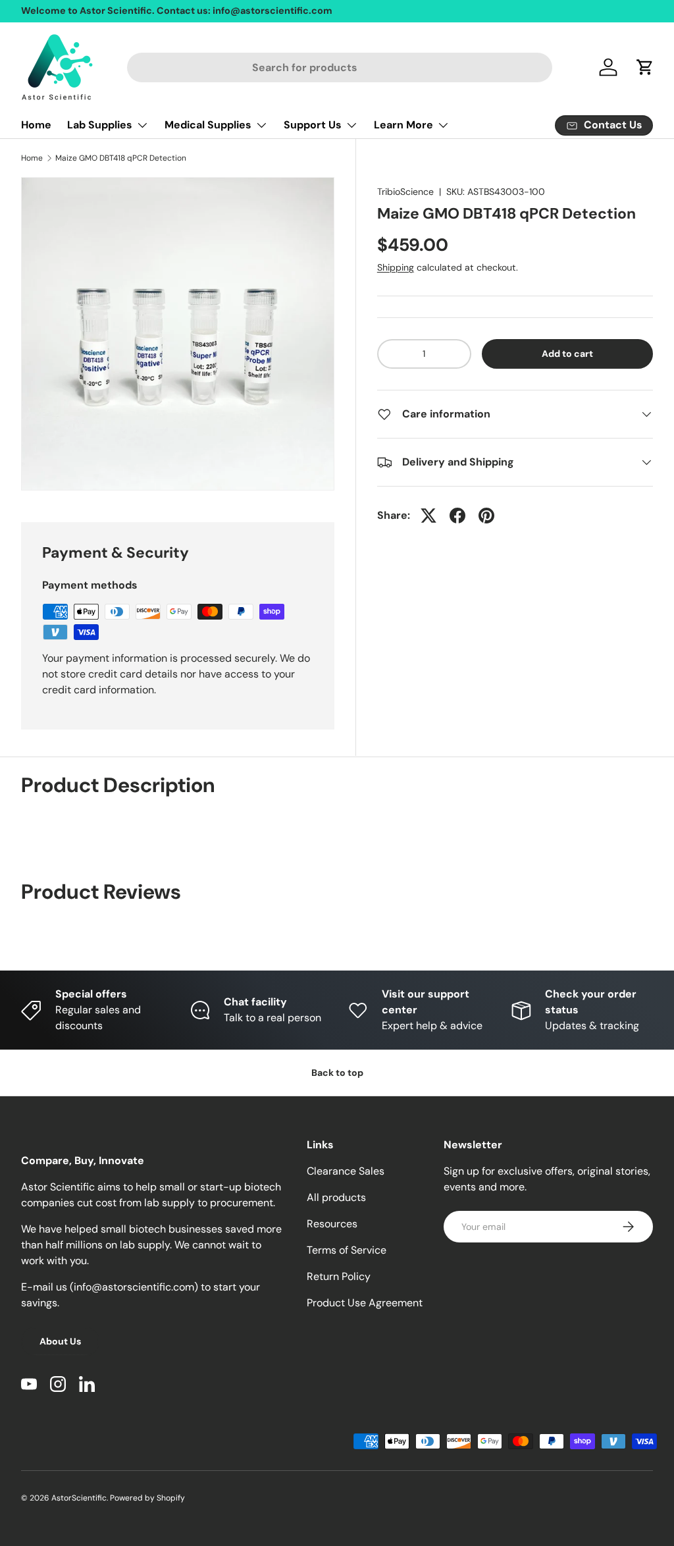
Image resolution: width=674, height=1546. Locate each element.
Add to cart (567, 354)
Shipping (395, 267)
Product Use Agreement (365, 1303)
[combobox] (340, 67)
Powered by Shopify (147, 1498)
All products (336, 1197)
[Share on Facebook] (457, 515)
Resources (332, 1224)
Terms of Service (346, 1250)
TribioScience (405, 192)
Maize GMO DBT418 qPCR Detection (120, 158)
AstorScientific (79, 1498)
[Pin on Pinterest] (486, 515)
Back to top (337, 1073)
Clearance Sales (345, 1171)
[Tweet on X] (428, 515)
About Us (60, 1341)
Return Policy (339, 1276)
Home (36, 125)
